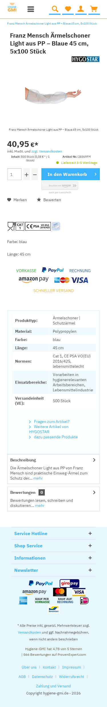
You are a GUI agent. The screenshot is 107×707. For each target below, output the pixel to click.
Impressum (71, 667)
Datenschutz (42, 676)
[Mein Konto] (81, 9)
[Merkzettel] (68, 9)
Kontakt (49, 667)
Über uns (29, 667)
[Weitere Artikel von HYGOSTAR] (85, 60)
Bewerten (52, 199)
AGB (22, 676)
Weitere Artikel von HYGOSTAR (48, 429)
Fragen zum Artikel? (51, 421)
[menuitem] (29, 9)
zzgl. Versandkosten (46, 151)
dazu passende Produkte (55, 436)
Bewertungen (22, 492)
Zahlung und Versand (53, 686)
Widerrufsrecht (71, 676)
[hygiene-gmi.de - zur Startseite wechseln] (14, 8)
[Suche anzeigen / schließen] (54, 9)
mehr (38, 478)
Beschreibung (23, 460)
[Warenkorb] (94, 9)
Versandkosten (29, 632)
